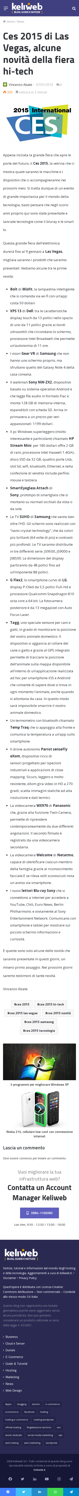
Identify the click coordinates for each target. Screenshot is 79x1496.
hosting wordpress (43, 1420)
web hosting (11, 1443)
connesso (25, 1158)
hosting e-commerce (16, 1420)
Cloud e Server (15, 1343)
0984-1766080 (41, 1212)
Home (10, 21)
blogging (21, 1404)
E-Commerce (14, 1357)
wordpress (51, 1443)
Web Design (13, 1390)
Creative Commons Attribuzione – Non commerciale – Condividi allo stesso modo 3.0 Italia (39, 1292)
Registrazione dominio (39, 1427)
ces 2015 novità (59, 1013)
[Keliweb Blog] (27, 8)
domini (36, 1404)
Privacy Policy (28, 1278)
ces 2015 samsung (40, 1021)
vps (60, 1435)
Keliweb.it (66, 1273)
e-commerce (52, 1404)
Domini (10, 1350)
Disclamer (9, 1278)
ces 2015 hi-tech (51, 1004)
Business (11, 1337)
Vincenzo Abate (20, 84)
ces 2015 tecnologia (40, 1030)
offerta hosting (13, 1427)
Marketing (12, 1377)
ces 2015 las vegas (23, 1013)
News (20, 21)
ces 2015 (22, 1004)
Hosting (11, 1370)
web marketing (32, 1443)
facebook (29, 1412)
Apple (8, 1404)
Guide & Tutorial (16, 1363)
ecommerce (12, 1412)
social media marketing (40, 1435)
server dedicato (13, 1435)
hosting (44, 1412)
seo (59, 1427)
